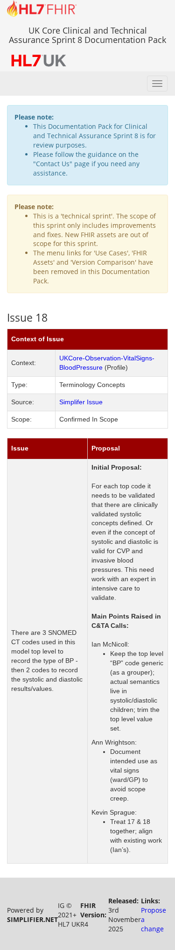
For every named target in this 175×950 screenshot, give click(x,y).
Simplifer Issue (81, 402)
